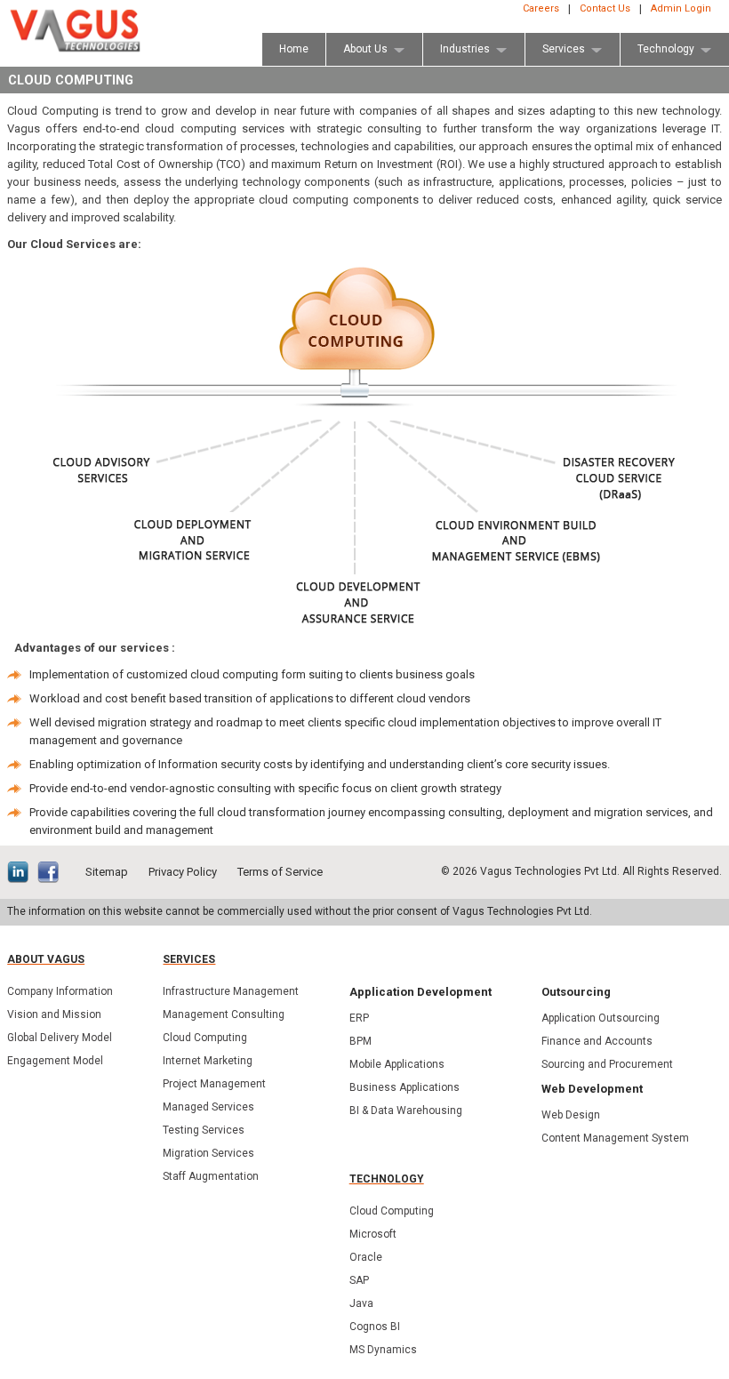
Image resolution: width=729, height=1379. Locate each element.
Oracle (365, 1257)
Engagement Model (55, 1060)
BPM (360, 1041)
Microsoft (373, 1234)
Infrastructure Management (231, 991)
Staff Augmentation (211, 1176)
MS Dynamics (383, 1349)
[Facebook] (52, 874)
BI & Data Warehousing (405, 1110)
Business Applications (404, 1087)
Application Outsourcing (600, 1018)
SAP (359, 1280)
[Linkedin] (22, 874)
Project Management (214, 1084)
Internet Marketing (207, 1060)
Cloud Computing (205, 1037)
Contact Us (605, 8)
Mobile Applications (397, 1064)
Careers (541, 8)
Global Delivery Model (59, 1037)
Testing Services (203, 1130)
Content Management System (615, 1138)
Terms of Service (280, 871)
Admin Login (681, 8)
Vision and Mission (54, 1014)
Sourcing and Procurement (607, 1064)
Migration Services (208, 1153)
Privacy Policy (182, 871)
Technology (386, 1179)
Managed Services (208, 1107)
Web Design (570, 1115)
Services (189, 959)
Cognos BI (374, 1326)
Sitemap (106, 871)
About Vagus (45, 959)
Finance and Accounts (597, 1041)
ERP (359, 1018)
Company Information (60, 991)
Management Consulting (223, 1014)
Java (361, 1303)
